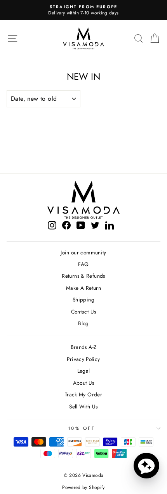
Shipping (83, 299)
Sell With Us (83, 406)
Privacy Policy (83, 359)
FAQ (83, 264)
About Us (83, 383)
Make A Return (83, 288)
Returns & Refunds (83, 276)
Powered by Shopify (83, 487)
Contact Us (83, 311)
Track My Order (83, 394)
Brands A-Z (84, 347)
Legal (83, 371)
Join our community (83, 252)
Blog (83, 323)
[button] (146, 465)
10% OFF (82, 428)
